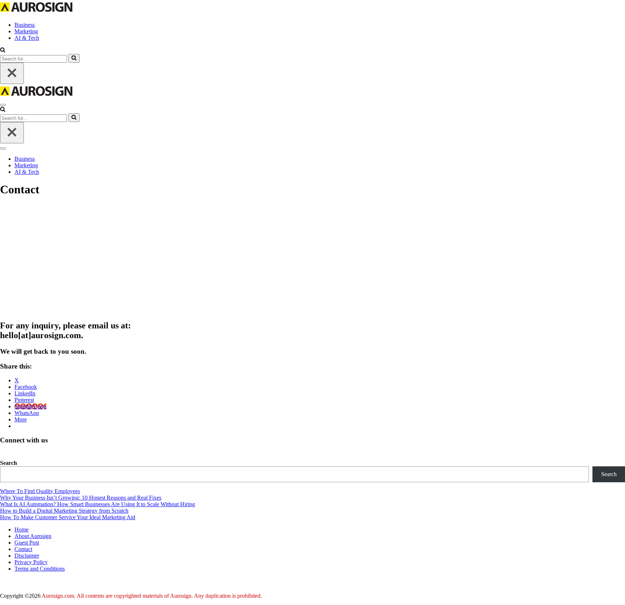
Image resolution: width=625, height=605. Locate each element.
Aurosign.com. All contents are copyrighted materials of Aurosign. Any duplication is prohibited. (152, 596)
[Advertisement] (312, 258)
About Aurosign (32, 536)
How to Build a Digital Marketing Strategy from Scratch (64, 511)
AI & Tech (26, 38)
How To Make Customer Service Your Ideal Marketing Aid (67, 517)
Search (8, 463)
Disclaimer (26, 556)
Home (21, 529)
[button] (2, 50)
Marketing (26, 31)
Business (24, 25)
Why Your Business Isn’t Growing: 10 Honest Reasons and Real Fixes (80, 498)
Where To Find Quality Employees (40, 491)
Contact (23, 549)
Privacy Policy (31, 562)
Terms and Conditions (39, 569)
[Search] (74, 58)
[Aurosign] (36, 12)
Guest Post (26, 542)
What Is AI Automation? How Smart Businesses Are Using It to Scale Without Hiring (97, 504)
